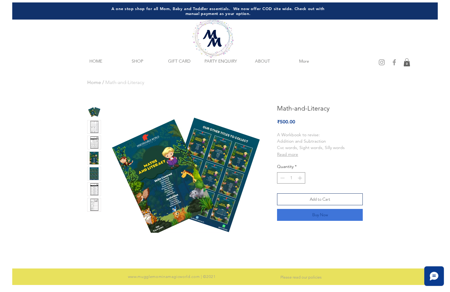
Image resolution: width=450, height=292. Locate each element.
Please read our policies (301, 277)
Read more (287, 154)
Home (94, 82)
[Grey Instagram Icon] (382, 62)
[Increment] (300, 178)
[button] (406, 62)
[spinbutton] (291, 178)
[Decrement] (282, 178)
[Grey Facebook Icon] (394, 62)
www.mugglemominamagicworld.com (164, 276)
